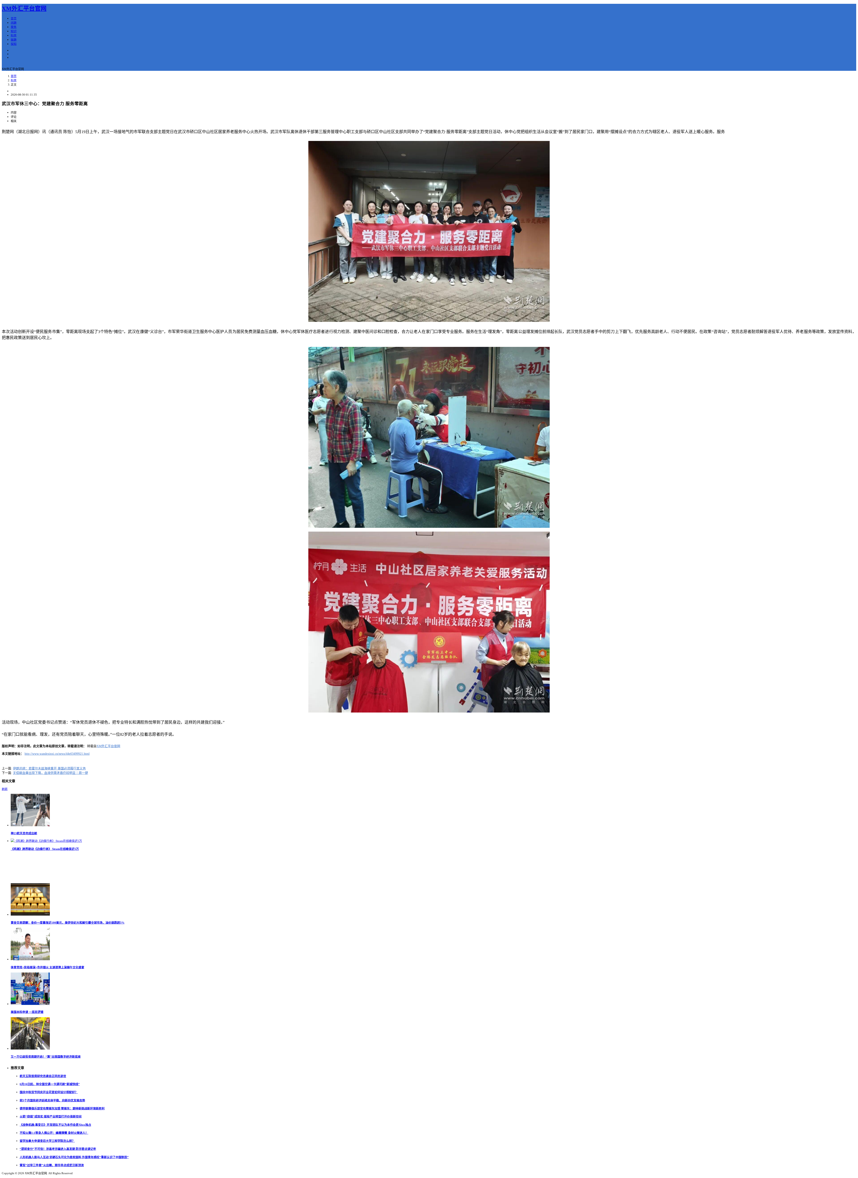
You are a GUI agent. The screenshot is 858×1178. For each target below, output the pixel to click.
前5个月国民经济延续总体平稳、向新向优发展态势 (52, 1100)
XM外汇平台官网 (24, 8)
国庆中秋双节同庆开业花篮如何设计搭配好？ (49, 1092)
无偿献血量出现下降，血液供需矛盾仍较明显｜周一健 (50, 773)
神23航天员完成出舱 (24, 833)
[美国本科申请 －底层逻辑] (30, 1004)
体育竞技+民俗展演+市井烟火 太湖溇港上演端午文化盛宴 (47, 967)
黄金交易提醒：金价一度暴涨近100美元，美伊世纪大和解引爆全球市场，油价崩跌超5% (67, 922)
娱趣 (14, 39)
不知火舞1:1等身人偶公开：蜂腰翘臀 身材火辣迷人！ (54, 1132)
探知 (14, 44)
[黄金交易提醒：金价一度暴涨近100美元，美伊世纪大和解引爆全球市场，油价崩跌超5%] (30, 914)
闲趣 (14, 22)
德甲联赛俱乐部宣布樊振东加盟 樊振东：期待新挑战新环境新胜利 (62, 1108)
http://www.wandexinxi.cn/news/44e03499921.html (57, 753)
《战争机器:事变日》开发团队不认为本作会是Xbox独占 (55, 1124)
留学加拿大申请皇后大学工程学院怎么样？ (47, 1140)
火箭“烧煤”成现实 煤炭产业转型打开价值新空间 (51, 1116)
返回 (5, 64)
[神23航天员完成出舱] (30, 825)
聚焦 (14, 27)
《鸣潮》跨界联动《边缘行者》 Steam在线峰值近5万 (45, 849)
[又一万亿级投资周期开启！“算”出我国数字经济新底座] (30, 1048)
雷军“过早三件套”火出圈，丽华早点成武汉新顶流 (52, 1165)
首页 (14, 18)
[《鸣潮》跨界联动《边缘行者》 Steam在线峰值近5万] (46, 841)
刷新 (5, 789)
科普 (14, 35)
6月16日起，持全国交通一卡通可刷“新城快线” (50, 1084)
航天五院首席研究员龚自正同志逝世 (43, 1076)
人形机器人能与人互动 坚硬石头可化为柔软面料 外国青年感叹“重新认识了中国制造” (74, 1157)
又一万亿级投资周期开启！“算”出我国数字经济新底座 (46, 1056)
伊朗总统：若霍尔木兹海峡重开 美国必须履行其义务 (49, 768)
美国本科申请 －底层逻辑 (27, 1012)
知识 (14, 31)
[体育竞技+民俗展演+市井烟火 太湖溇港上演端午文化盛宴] (30, 959)
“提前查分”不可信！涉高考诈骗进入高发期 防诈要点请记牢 (58, 1149)
